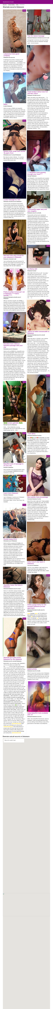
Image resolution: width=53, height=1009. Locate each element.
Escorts (5, 4)
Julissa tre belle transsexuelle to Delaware (38, 332)
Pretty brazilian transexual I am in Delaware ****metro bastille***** (14, 293)
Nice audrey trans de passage (37, 497)
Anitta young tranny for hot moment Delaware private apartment (36, 606)
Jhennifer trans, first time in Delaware (13, 586)
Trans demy (31, 433)
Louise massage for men (12, 200)
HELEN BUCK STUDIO (8, 2)
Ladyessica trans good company (11, 54)
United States (11, 4)
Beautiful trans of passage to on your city (13, 464)
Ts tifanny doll (32, 269)
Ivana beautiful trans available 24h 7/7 (37, 714)
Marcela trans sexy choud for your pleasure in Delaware (14, 256)
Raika (5, 104)
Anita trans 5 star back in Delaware (36, 562)
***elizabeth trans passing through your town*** (36, 173)
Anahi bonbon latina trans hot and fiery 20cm (37, 92)
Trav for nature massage (35, 36)
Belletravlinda (32, 669)
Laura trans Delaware (11, 493)
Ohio (17, 4)
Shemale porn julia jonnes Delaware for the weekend (13, 658)
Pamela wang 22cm (10, 539)
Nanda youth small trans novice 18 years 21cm (14, 152)
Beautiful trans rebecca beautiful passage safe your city (13, 345)
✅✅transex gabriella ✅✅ (13, 423)
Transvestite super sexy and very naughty (37, 210)
